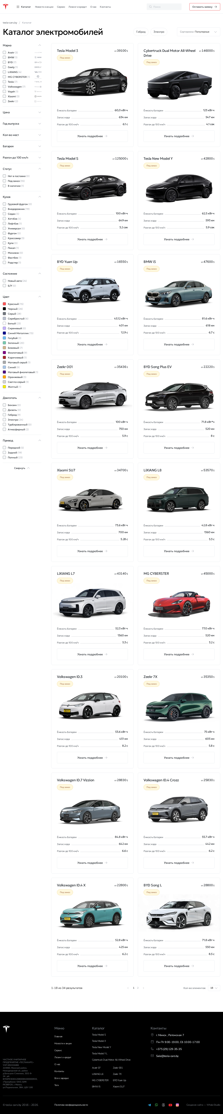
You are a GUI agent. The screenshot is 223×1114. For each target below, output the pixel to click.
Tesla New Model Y (101, 1047)
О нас (93, 6)
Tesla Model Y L (99, 1053)
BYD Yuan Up (119, 1080)
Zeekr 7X (117, 1074)
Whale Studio (213, 1105)
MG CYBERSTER (100, 1080)
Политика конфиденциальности (71, 1105)
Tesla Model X (99, 1041)
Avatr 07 (96, 1067)
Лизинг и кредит (77, 6)
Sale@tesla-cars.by (167, 1056)
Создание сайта (195, 1105)
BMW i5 (96, 1086)
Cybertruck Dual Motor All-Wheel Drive (111, 1059)
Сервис (61, 6)
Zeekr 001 (118, 1067)
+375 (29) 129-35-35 (169, 1049)
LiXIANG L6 (97, 1074)
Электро (158, 32)
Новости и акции (44, 6)
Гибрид (140, 32)
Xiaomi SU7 (118, 1086)
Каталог (98, 1028)
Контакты (105, 6)
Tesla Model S (99, 1034)
